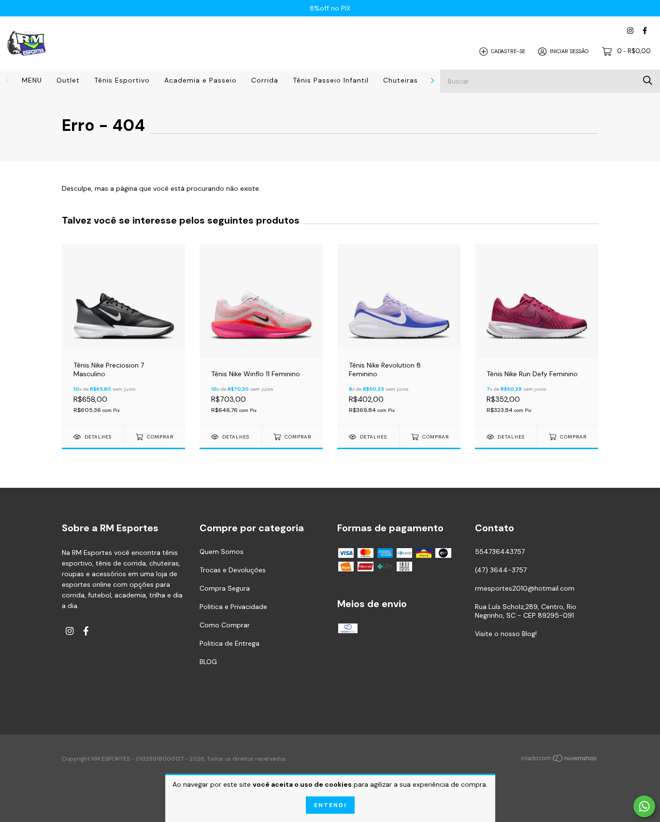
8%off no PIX (330, 8)
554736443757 (500, 551)
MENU (32, 80)
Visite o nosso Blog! (506, 633)
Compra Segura (225, 588)
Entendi (330, 805)
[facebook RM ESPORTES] (645, 30)
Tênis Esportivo (122, 80)
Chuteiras (400, 80)
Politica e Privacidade (233, 606)
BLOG (208, 661)
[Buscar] (647, 80)
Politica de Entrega (229, 643)
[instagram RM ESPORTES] (630, 30)
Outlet (68, 80)
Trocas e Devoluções (233, 570)
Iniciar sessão (569, 51)
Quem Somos (222, 551)
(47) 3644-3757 (501, 570)
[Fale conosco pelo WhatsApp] (644, 806)
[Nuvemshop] (559, 759)
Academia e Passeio (200, 80)
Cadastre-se (508, 51)
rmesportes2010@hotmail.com (524, 588)
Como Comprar (225, 625)
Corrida (264, 80)
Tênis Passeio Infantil (331, 80)
